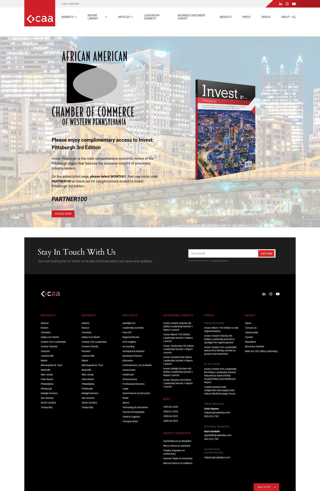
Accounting (128, 346)
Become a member (254, 346)
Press (246, 17)
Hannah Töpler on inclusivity (177, 458)
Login (64, 3)
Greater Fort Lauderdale (53, 341)
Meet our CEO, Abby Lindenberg (261, 351)
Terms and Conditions (220, 260)
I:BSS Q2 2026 (170, 406)
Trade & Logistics (131, 416)
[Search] (294, 17)
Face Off (126, 332)
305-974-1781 (211, 416)
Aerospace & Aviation (133, 351)
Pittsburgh (46, 388)
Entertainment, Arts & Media (137, 365)
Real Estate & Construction (136, 393)
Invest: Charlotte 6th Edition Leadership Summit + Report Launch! (178, 360)
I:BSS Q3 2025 (170, 420)
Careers (249, 337)
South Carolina (48, 402)
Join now (266, 253)
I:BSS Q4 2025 (170, 416)
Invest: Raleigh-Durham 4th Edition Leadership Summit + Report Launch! (178, 372)
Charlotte (45, 332)
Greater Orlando (49, 346)
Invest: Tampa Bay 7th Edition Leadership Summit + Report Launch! (178, 349)
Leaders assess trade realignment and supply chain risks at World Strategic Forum (219, 390)
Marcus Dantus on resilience (177, 463)
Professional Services (133, 384)
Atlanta (44, 323)
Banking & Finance (132, 356)
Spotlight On (128, 323)
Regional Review (130, 337)
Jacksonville (47, 356)
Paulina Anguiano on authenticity (174, 452)
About (285, 17)
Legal (125, 388)
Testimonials (251, 332)
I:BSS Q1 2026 (170, 411)
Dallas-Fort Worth (50, 337)
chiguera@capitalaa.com (217, 412)
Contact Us (250, 327)
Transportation (130, 421)
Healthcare (128, 374)
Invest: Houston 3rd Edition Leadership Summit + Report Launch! (178, 383)
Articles (124, 17)
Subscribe (74, 3)
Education (127, 360)
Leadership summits (152, 17)
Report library (93, 17)
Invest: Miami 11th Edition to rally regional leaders (221, 329)
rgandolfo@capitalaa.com (217, 435)
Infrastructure (129, 379)
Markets (68, 17)
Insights (226, 17)
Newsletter (250, 341)
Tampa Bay (46, 407)
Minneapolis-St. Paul (51, 365)
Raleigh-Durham (49, 393)
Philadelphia (47, 384)
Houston (45, 351)
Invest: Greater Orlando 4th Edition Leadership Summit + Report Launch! (178, 326)
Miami (44, 360)
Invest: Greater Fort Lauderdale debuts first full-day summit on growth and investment (220, 350)
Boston (44, 327)
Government (128, 370)
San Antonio (47, 398)
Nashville (45, 370)
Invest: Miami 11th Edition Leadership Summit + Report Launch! (178, 337)
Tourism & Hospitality (133, 412)
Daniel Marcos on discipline (177, 441)
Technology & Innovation (135, 407)
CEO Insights (129, 341)
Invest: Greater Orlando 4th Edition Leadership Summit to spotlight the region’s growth (219, 339)
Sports (125, 402)
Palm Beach (47, 379)
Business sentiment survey (192, 17)
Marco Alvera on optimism (176, 445)
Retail (125, 398)
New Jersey (47, 374)
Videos (265, 17)
